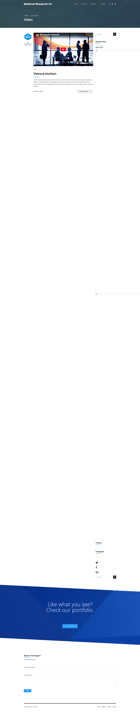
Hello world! (99, 47)
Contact (102, 4)
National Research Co (38, 4)
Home (76, 4)
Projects (93, 4)
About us (84, 4)
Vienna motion (45, 73)
